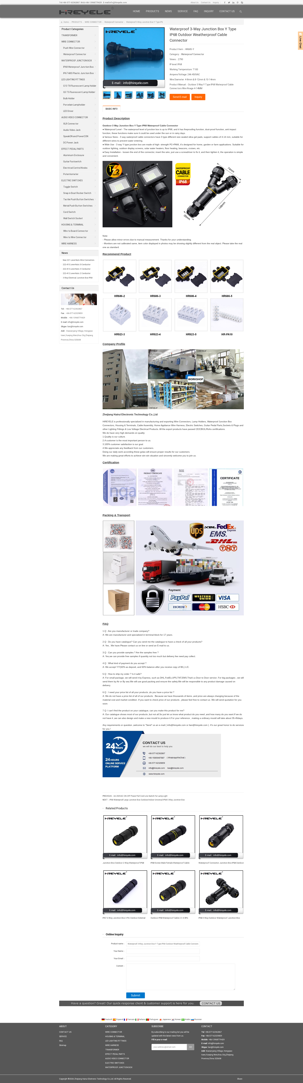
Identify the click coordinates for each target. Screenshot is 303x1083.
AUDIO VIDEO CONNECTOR (74, 117)
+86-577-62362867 (71, 2)
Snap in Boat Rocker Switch (77, 193)
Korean (177, 1019)
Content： (120, 966)
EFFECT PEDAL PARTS (72, 149)
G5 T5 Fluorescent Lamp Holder (79, 92)
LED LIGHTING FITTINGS (73, 79)
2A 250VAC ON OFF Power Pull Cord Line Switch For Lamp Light (140, 796)
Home (66, 22)
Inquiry (215, 2)
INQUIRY (209, 11)
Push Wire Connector (74, 48)
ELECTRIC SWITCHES (72, 180)
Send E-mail (180, 97)
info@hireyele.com (118, 2)
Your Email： (119, 958)
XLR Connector (70, 123)
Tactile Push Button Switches (78, 199)
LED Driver (68, 111)
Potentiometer (70, 174)
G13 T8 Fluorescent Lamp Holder (79, 86)
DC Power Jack (70, 142)
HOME (136, 11)
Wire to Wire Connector (74, 237)
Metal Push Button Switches (77, 205)
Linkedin (233, 2)
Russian (198, 1019)
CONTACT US (227, 11)
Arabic (187, 1019)
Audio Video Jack (71, 130)
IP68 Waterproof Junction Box (78, 67)
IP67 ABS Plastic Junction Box (78, 73)
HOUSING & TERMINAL (72, 224)
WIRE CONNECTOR (93, 22)
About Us (195, 2)
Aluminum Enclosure (73, 155)
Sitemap (62, 1045)
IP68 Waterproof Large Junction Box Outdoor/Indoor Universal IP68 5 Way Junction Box (147, 800)
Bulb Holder (69, 98)
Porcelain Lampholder (74, 104)
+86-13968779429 (93, 2)
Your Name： (119, 951)
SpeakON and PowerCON (75, 136)
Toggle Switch (70, 187)
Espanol (120, 1019)
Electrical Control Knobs (75, 168)
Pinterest (238, 2)
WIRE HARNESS (69, 243)
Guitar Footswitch (72, 161)
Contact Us (205, 2)
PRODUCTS (152, 11)
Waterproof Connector (113, 22)
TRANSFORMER (69, 35)
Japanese (166, 1019)
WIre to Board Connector (75, 231)
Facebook (225, 2)
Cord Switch (69, 212)
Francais (131, 1019)
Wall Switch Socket (73, 218)
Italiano (142, 1019)
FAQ (195, 11)
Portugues (154, 1019)
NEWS (168, 11)
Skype (242, 2)
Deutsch (109, 1019)
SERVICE (183, 11)
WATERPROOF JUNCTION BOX (76, 60)
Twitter (229, 2)
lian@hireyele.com (75, 326)
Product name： (118, 944)
